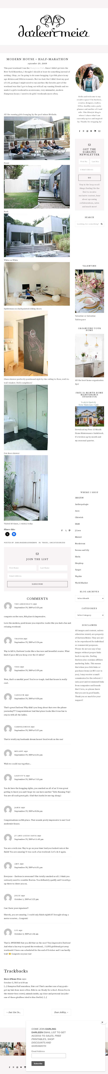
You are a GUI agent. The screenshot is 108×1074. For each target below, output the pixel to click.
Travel (45, 543)
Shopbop (79, 563)
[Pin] (68, 530)
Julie (17, 896)
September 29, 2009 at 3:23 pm (28, 608)
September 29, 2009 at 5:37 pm (28, 730)
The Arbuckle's (23, 604)
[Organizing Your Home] (89, 377)
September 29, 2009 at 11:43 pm (28, 839)
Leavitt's (19, 776)
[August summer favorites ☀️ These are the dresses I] (20, 1049)
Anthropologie (82, 504)
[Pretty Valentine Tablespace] (89, 312)
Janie (17, 808)
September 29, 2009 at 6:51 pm (28, 755)
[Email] (99, 131)
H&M (77, 524)
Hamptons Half (37, 68)
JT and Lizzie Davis (25, 836)
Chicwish (79, 517)
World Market (81, 583)
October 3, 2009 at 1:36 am (26, 934)
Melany (18, 751)
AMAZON (79, 498)
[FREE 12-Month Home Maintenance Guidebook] (89, 426)
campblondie (22, 727)
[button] (54, 4)
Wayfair (78, 576)
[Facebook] (79, 131)
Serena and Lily (82, 550)
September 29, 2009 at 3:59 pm (28, 670)
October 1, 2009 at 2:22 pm (26, 899)
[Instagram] (87, 131)
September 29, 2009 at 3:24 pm (28, 642)
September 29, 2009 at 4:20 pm (28, 698)
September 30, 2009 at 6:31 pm (28, 867)
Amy (16, 864)
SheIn (77, 557)
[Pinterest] (83, 131)
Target (78, 570)
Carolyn (19, 695)
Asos (77, 511)
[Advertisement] (52, 104)
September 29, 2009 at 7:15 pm (28, 779)
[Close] (103, 1022)
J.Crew (78, 530)
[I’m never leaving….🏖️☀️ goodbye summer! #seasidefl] (7, 1049)
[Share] (61, 530)
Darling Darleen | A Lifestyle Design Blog (54, 26)
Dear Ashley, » (61, 1012)
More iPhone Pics (12, 979)
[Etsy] (95, 131)
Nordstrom (80, 543)
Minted (78, 537)
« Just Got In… (14, 1012)
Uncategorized (57, 543)
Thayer (18, 639)
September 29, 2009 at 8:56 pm (28, 811)
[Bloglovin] (91, 131)
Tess (17, 667)
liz (16, 930)
